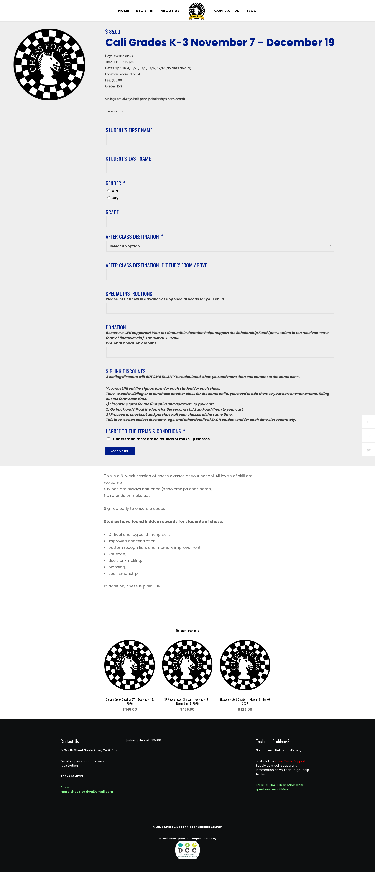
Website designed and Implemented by (188, 838)
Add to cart (119, 451)
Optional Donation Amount (131, 343)
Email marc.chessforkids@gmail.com (87, 789)
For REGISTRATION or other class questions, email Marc (280, 787)
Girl (115, 190)
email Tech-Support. (290, 761)
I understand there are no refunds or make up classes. (161, 439)
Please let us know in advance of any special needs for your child (165, 299)
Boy (115, 197)
